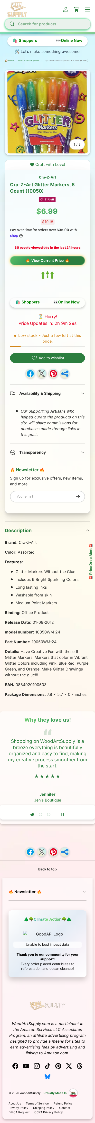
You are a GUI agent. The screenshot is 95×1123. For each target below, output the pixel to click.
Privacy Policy (18, 1108)
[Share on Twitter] (42, 373)
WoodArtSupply (30, 1093)
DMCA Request (19, 1112)
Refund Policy (63, 1103)
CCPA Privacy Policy (48, 1112)
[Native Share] (65, 373)
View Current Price (47, 260)
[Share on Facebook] (30, 373)
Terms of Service (37, 1103)
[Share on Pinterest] (53, 373)
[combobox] (47, 24)
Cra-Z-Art (47, 177)
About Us (15, 1103)
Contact (64, 1108)
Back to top (47, 869)
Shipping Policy (43, 1108)
